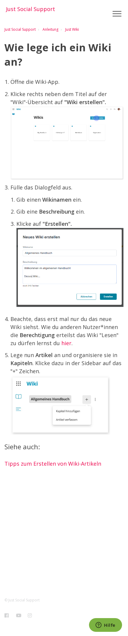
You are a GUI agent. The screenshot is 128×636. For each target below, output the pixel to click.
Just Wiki (72, 29)
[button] (117, 14)
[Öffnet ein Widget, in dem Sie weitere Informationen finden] (105, 625)
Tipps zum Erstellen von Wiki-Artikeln (52, 463)
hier (66, 343)
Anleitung (50, 29)
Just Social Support (20, 29)
